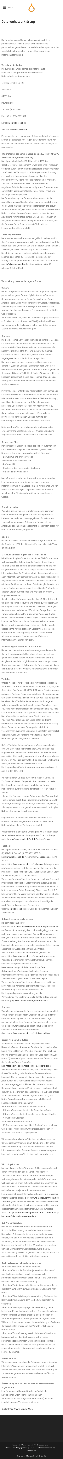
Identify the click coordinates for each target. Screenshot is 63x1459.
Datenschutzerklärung (46, 1447)
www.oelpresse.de (18, 129)
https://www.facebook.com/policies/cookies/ (28, 1033)
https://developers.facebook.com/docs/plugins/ (29, 1066)
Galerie (15, 1445)
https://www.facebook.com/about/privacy (27, 956)
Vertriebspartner (41, 1445)
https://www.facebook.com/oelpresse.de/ (27, 864)
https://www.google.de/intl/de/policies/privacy (29, 839)
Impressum (31, 1450)
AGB (32, 1447)
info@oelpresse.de (17, 123)
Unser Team (26, 1445)
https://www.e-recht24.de (20, 1409)
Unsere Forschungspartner (16, 1447)
